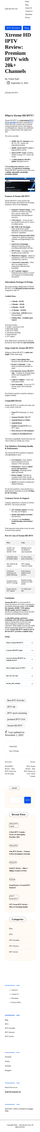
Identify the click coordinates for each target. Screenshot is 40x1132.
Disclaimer (14, 998)
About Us (14, 990)
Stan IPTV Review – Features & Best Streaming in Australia (19, 853)
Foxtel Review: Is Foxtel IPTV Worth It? (19, 886)
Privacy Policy (16, 1002)
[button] (14, 751)
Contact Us (15, 994)
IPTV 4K (11, 707)
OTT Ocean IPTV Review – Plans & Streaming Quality (19, 906)
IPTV (11, 934)
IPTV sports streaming (17, 713)
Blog (27, 28)
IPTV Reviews (13, 28)
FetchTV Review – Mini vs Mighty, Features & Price (18, 869)
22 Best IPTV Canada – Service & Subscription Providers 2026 (17, 834)
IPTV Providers (14, 940)
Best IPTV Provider (16, 700)
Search (14, 788)
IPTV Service (13, 952)
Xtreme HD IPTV (15, 725)
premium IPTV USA (16, 719)
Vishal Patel (13, 746)
